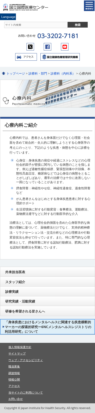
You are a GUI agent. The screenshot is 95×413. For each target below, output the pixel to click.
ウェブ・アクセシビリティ (25, 360)
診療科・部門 (37, 73)
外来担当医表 (15, 271)
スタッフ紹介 (15, 281)
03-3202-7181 (57, 35)
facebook (47, 47)
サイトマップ (17, 353)
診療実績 (12, 291)
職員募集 (14, 366)
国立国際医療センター (28, 7)
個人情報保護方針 (19, 347)
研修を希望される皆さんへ (25, 311)
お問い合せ (15, 399)
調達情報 (14, 373)
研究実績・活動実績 (20, 301)
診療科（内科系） (63, 73)
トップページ (15, 73)
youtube (64, 47)
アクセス (26, 57)
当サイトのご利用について (25, 392)
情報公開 (14, 379)
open (89, 5)
